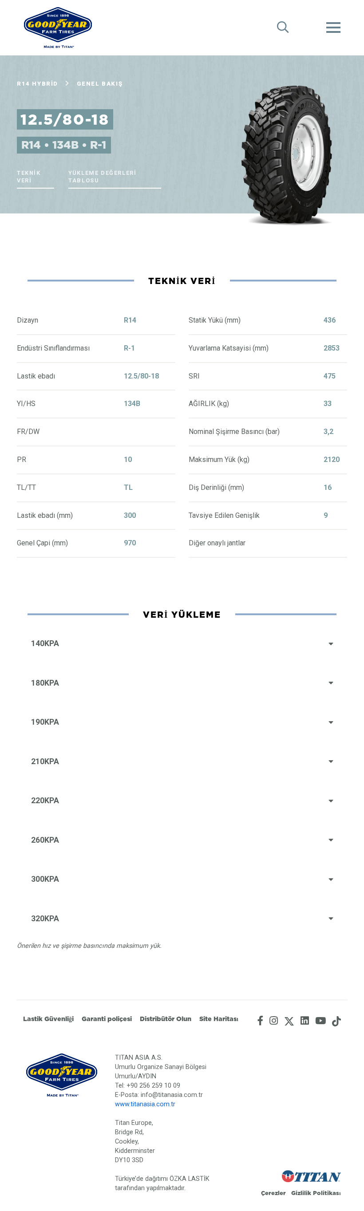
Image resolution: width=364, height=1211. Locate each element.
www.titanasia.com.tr (145, 1104)
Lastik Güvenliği (48, 1018)
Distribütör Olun (165, 1018)
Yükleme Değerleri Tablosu (102, 177)
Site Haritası (218, 1018)
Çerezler (273, 1193)
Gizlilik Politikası (316, 1193)
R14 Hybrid (37, 83)
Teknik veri (29, 177)
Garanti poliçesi (107, 1018)
